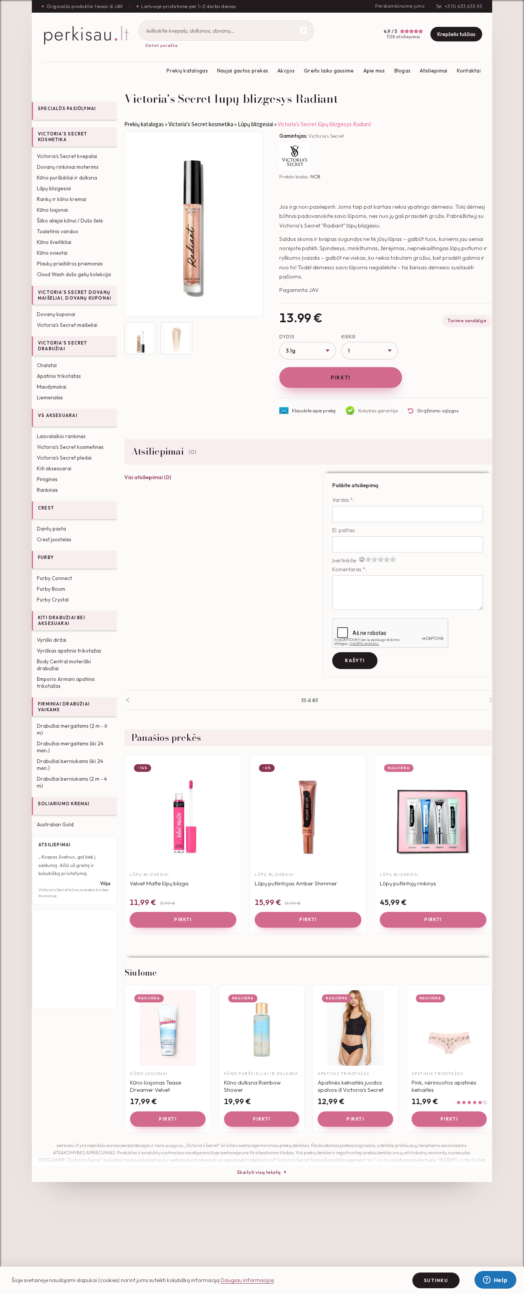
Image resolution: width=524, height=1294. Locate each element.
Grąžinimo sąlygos (438, 410)
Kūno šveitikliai (54, 242)
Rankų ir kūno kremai (61, 199)
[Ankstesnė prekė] (127, 700)
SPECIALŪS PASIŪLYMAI (67, 108)
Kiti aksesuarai (54, 468)
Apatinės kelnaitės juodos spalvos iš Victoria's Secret (351, 1086)
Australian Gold (55, 824)
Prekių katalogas (187, 70)
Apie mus (374, 70)
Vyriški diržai (51, 639)
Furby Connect (54, 578)
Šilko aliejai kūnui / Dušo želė (70, 220)
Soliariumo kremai (64, 803)
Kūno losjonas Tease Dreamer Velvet (155, 1086)
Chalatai (47, 365)
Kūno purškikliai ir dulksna (67, 177)
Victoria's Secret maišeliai (67, 324)
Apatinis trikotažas (59, 376)
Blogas (402, 70)
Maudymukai (51, 386)
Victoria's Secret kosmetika (62, 136)
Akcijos (286, 70)
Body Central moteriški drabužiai (64, 665)
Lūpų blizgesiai (54, 188)
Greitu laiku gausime (329, 70)
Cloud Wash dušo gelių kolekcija (74, 274)
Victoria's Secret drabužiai (62, 345)
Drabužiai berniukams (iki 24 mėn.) (70, 764)
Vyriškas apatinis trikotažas (69, 650)
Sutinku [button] (436, 1280)
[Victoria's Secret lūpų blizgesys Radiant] (194, 224)
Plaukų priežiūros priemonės (70, 263)
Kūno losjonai (52, 209)
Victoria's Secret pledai (64, 457)
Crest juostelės (54, 539)
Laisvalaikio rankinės (61, 436)
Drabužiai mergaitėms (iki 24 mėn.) (70, 747)
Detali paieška (161, 45)
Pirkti (340, 377)
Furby (46, 557)
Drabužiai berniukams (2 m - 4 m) (72, 782)
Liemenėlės (50, 397)
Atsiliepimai (433, 70)
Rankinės (47, 489)
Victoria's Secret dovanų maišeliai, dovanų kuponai (74, 295)
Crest (46, 508)
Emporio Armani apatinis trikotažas (66, 682)
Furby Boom (51, 588)
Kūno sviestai (52, 252)
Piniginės (47, 479)
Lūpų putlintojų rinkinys (408, 883)
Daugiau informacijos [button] (247, 1280)
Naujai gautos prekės (242, 70)
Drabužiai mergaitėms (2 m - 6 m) (72, 729)
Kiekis (348, 337)
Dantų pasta (51, 528)
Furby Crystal (53, 599)
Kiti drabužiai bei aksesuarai (61, 620)
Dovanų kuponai (56, 314)
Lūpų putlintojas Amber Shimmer (296, 883)
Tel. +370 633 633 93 (459, 6)
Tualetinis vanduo (57, 231)
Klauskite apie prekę (314, 410)
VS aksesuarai (57, 415)
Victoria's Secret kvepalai (67, 156)
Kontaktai (469, 70)
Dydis (286, 337)
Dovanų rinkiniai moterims (68, 166)
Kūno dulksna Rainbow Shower (252, 1086)
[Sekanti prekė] (491, 700)
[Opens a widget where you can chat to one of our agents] (495, 1280)
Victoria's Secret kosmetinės (70, 446)
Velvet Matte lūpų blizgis (159, 883)
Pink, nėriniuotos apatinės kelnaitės (444, 1086)
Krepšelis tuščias (456, 34)
